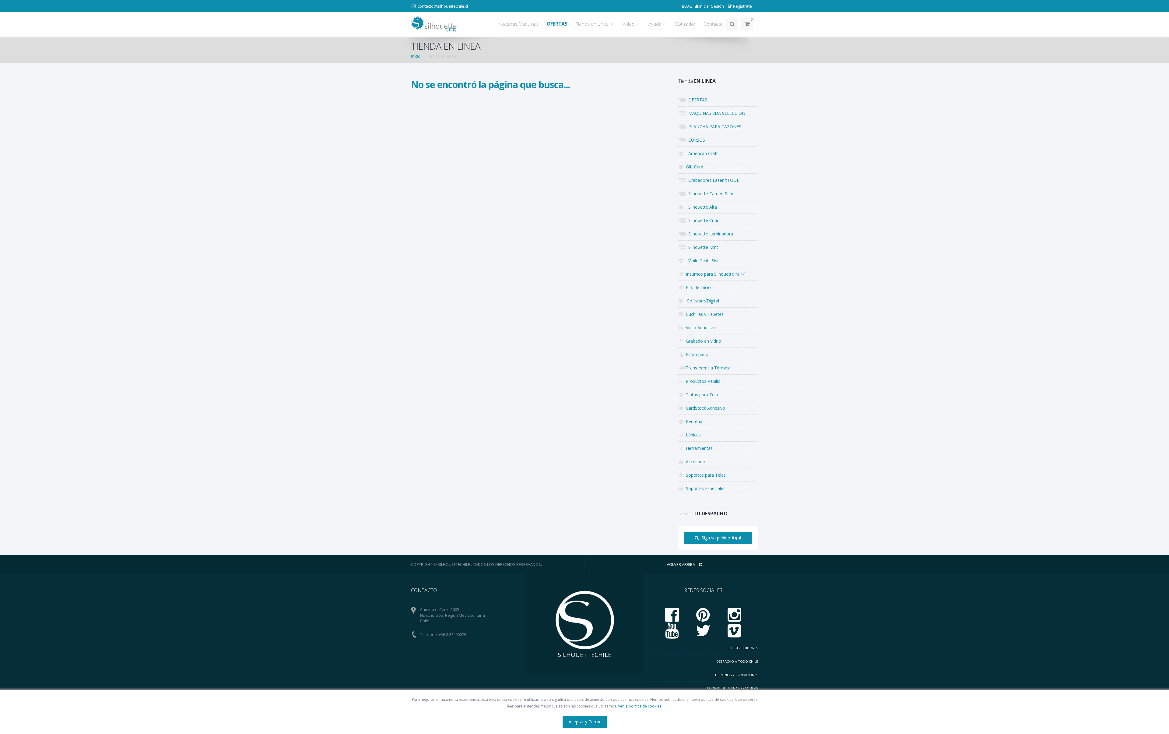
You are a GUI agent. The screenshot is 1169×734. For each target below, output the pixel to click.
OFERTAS (696, 100)
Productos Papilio (703, 381)
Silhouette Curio (703, 220)
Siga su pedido (721, 538)
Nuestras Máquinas (518, 24)
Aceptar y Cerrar (585, 722)
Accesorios (696, 461)
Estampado (697, 354)
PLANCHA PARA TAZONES (713, 126)
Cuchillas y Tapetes (705, 314)
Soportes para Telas (706, 475)
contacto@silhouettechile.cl (443, 6)
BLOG (687, 6)
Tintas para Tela (702, 394)
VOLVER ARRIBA (681, 564)
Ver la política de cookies (639, 706)
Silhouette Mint (702, 247)
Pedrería (694, 421)
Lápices (693, 435)
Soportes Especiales (705, 488)
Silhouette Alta (701, 207)
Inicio (415, 56)
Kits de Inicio (698, 287)
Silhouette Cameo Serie (710, 193)
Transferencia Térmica (708, 368)
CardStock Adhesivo (705, 408)
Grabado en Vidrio (703, 341)
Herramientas (699, 448)
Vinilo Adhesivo (700, 327)
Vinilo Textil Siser (703, 260)
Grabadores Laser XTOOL (712, 180)
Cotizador (685, 24)
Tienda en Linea (592, 24)
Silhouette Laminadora (709, 234)
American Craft (702, 153)
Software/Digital (702, 301)
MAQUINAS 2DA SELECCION (715, 113)
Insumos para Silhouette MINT (716, 274)
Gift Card (694, 167)
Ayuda (655, 24)
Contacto (713, 24)
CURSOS (695, 140)
